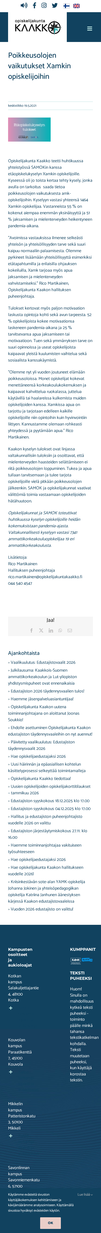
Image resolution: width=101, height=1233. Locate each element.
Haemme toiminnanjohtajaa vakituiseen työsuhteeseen (44, 848)
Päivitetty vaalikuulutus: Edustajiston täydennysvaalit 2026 (41, 745)
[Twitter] (56, 6)
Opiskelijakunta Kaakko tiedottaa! (41, 778)
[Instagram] (45, 6)
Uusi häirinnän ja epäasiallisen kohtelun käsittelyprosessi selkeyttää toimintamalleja (47, 768)
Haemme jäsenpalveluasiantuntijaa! (42, 699)
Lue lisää (84, 1195)
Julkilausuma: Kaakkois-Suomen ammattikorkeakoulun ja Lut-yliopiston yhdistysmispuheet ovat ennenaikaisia (42, 677)
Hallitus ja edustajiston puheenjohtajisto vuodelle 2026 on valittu (45, 820)
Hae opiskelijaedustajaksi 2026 (38, 756)
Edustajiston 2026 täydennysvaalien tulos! (47, 691)
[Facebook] (36, 6)
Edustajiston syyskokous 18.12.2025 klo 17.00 (50, 801)
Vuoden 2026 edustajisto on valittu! (42, 909)
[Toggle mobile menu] (90, 28)
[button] (19, 1017)
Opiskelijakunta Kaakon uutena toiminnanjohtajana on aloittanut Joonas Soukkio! (43, 713)
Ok (50, 1223)
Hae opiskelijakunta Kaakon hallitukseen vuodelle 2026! (45, 871)
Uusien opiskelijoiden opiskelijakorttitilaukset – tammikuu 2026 (49, 790)
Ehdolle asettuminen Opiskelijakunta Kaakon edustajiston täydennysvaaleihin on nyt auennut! (50, 731)
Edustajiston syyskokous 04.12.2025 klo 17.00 (50, 808)
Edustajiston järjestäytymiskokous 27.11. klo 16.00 (47, 834)
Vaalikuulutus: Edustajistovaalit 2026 (43, 662)
